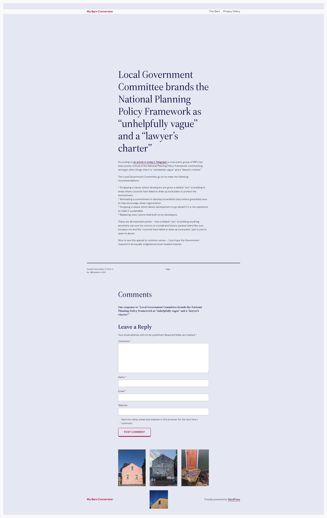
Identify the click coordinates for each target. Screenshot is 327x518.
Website (122, 405)
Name (122, 377)
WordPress (234, 499)
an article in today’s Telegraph (150, 162)
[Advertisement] (163, 41)
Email (122, 391)
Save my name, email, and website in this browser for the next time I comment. (159, 421)
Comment (124, 341)
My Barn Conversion (100, 11)
